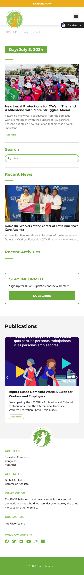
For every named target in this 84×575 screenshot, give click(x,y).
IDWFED (11, 32)
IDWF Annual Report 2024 (36, 392)
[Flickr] (21, 541)
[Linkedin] (43, 541)
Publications (21, 326)
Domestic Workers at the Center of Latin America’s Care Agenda (41, 228)
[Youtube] (28, 541)
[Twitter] (14, 541)
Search (12, 149)
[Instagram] (36, 541)
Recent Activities (22, 252)
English (72, 25)
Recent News (18, 174)
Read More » (11, 134)
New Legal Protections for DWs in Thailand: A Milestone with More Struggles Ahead (41, 108)
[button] (76, 16)
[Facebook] (7, 541)
